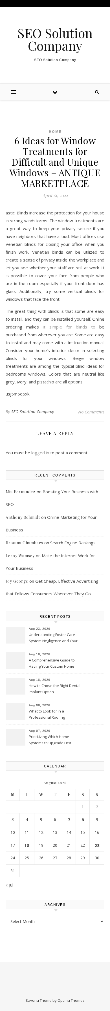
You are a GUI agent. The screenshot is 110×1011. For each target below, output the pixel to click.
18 (26, 845)
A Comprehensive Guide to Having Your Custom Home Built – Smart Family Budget (52, 664)
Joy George (17, 581)
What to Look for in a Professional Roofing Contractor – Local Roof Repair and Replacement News (54, 715)
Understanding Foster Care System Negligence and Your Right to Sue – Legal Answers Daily (53, 638)
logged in (40, 452)
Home (55, 131)
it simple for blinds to (69, 327)
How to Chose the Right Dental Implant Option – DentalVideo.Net (54, 689)
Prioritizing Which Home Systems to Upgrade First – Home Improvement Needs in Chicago (54, 740)
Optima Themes (71, 1000)
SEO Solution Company (55, 39)
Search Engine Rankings (73, 542)
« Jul (9, 885)
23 (97, 845)
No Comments (91, 412)
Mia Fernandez (21, 491)
